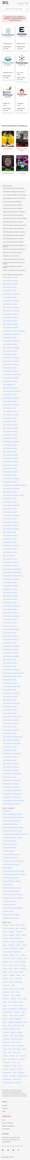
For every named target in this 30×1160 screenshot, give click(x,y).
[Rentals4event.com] (5, 3)
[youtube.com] (15, 1150)
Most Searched (7, 186)
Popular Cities (6, 922)
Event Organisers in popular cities (12, 275)
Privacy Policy (6, 1129)
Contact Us (5, 1108)
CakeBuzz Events (7, 43)
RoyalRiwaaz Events (6, 104)
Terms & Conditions (7, 1123)
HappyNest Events (8, 72)
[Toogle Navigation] (27, 3)
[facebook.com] (4, 1150)
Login (3, 1111)
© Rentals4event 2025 (7, 1157)
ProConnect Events (20, 73)
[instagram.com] (20, 1150)
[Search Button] (26, 9)
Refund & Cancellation (8, 1126)
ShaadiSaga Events (20, 104)
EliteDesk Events (21, 43)
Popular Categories (8, 808)
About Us (4, 1105)
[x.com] (10, 1150)
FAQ (3, 1120)
